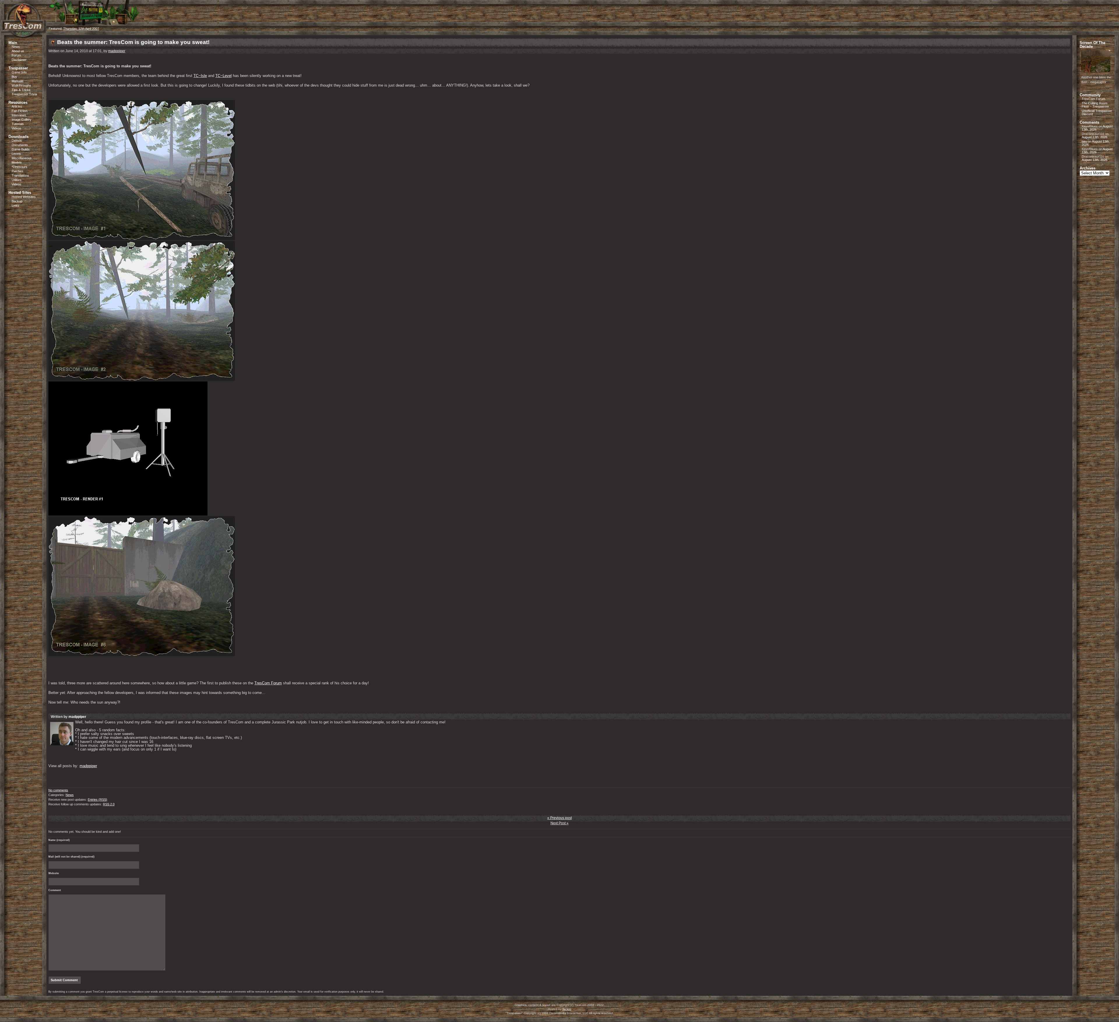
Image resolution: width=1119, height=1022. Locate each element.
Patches (17, 171)
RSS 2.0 (109, 804)
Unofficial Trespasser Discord (1097, 112)
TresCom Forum (268, 683)
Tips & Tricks (21, 90)
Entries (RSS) (97, 799)
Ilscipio (566, 1009)
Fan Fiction (19, 111)
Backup (17, 201)
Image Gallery (21, 119)
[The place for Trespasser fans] (23, 34)
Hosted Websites (24, 197)
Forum (16, 55)
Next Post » (559, 823)
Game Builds (21, 149)
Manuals (18, 81)
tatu (1084, 141)
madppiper (116, 51)
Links (15, 205)
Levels (16, 153)
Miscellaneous (22, 158)
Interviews (19, 115)
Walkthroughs (21, 85)
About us (18, 51)
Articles (17, 106)
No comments (58, 790)
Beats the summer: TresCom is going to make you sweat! (133, 42)
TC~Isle (200, 75)
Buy (14, 76)
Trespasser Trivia (24, 94)
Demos (17, 140)
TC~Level (223, 75)
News (16, 46)
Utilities (17, 180)
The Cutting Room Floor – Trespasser (1095, 104)
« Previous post (559, 818)
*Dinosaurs (19, 167)
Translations (20, 175)
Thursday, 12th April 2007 (81, 28)
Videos (16, 128)
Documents (20, 145)
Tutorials (18, 124)
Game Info (19, 72)
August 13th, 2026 (1094, 137)
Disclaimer (19, 60)
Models (17, 162)
